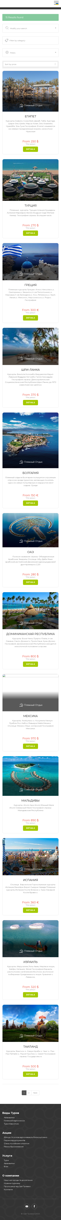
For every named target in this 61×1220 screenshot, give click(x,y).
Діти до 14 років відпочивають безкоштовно (25, 1137)
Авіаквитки (9, 1117)
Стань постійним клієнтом (16, 1143)
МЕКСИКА (30, 716)
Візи (6, 1166)
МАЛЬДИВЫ (30, 800)
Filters (12, 53)
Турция (31, 205)
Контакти (8, 1189)
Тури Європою (11, 1124)
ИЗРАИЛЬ (30, 962)
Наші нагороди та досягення (18, 1180)
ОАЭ (30, 552)
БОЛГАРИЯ (31, 473)
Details (30, 149)
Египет (30, 116)
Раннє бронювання (13, 1146)
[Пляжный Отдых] (30, 91)
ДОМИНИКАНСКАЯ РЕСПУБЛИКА (30, 634)
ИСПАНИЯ (30, 880)
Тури (6, 1160)
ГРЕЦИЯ (31, 285)
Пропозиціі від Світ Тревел (17, 1186)
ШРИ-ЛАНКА (30, 369)
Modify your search (18, 28)
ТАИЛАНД (30, 1046)
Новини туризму (12, 1183)
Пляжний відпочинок (14, 1120)
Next (35, 1093)
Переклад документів (14, 1140)
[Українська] (57, 4)
